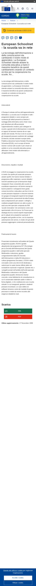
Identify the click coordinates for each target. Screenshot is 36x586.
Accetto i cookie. (18, 578)
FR (16, 37)
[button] (22, 8)
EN (7, 37)
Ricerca (27, 8)
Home (4, 20)
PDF (19, 316)
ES (11, 37)
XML (19, 311)
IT (20, 37)
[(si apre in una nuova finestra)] (8, 7)
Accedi (18, 8)
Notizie (12, 20)
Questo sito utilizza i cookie (13, 570)
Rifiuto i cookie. (18, 583)
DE (3, 37)
